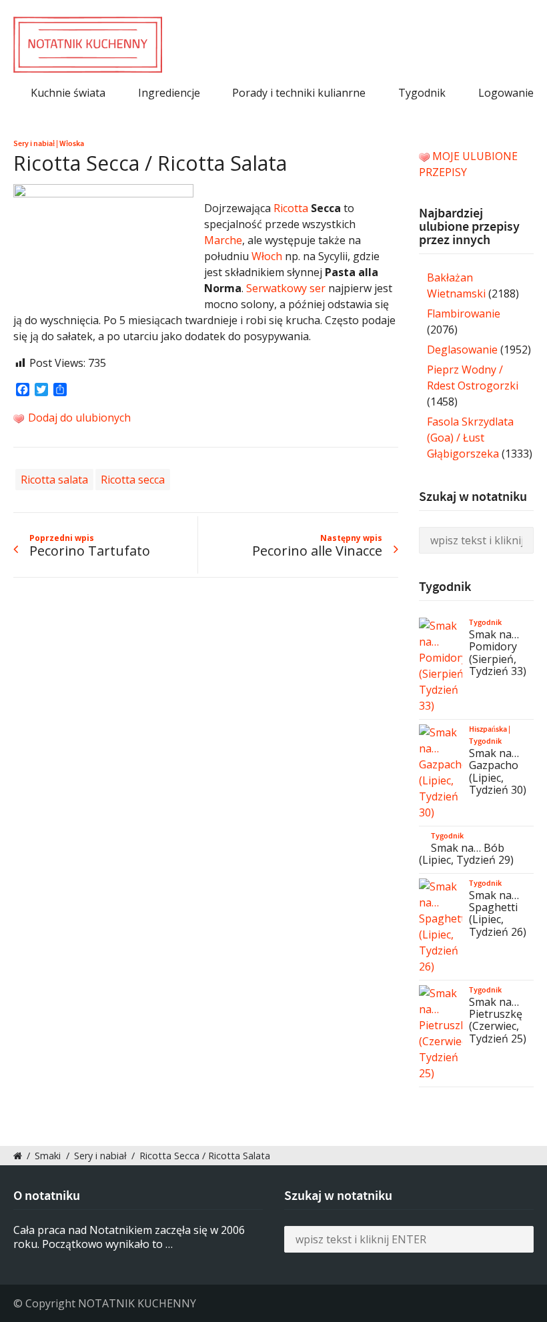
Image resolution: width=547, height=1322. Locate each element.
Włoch (266, 256)
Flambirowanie (463, 313)
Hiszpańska (488, 729)
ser (318, 288)
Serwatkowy (276, 288)
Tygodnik (422, 92)
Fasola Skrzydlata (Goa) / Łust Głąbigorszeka (470, 437)
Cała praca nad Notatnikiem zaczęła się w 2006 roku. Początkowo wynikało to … (129, 1237)
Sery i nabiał (34, 143)
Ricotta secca (133, 479)
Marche (223, 240)
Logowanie (506, 92)
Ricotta (291, 208)
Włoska (71, 143)
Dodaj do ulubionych (78, 417)
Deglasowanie (462, 349)
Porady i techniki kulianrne (299, 92)
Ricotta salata (54, 479)
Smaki (48, 1155)
